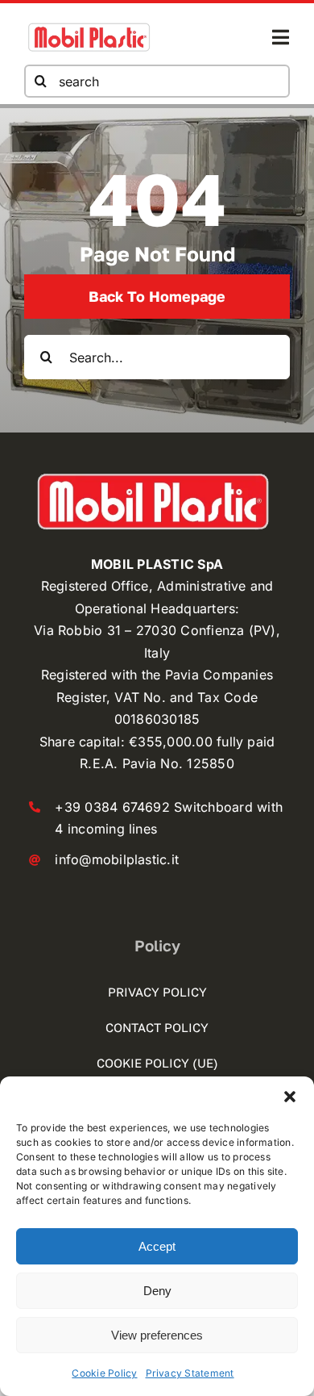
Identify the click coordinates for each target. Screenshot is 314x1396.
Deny (157, 1291)
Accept (157, 1246)
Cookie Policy (104, 1373)
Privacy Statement (190, 1373)
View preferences (157, 1335)
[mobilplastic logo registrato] (88, 27)
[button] (290, 1097)
